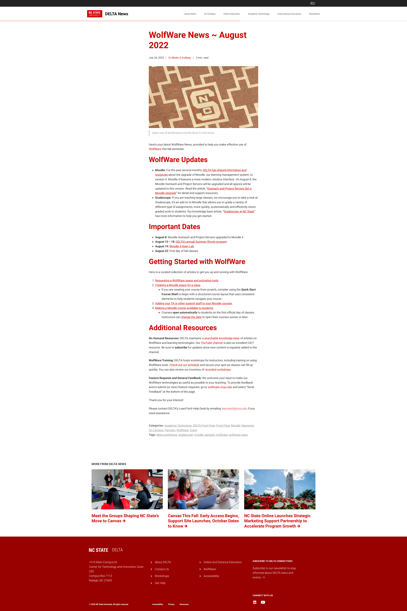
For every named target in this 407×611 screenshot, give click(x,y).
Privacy (171, 604)
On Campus (210, 14)
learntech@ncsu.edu (234, 408)
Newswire (247, 425)
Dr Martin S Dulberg (180, 57)
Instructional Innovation (289, 14)
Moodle (235, 425)
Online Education (232, 14)
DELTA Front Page (204, 425)
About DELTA (163, 562)
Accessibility (211, 576)
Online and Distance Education (223, 562)
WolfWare (182, 430)
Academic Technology (258, 14)
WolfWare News (238, 434)
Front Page (223, 425)
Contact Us (162, 569)
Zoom (193, 430)
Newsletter (314, 14)
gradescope (185, 434)
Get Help (160, 583)
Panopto (170, 430)
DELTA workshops (166, 434)
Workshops (162, 576)
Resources (184, 604)
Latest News (190, 14)
